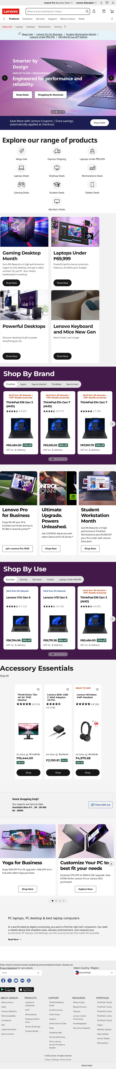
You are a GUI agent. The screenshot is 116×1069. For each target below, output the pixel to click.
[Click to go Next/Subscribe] (38, 973)
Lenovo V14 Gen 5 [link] (18, 597)
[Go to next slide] (111, 864)
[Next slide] (112, 424)
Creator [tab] (50, 579)
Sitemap (55, 1059)
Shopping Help (55, 1032)
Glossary (76, 1011)
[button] (107, 2)
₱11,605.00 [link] (34, 754)
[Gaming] (63, 27)
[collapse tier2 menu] (65, 26)
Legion (100, 1025)
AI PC (27, 1010)
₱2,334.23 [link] (63, 754)
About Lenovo (7, 1002)
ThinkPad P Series (104, 1020)
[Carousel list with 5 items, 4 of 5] (60, 459)
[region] (58, 122)
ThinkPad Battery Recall (56, 1004)
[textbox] (95, 972)
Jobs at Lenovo (7, 1034)
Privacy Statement (8, 968)
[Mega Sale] (13, 27)
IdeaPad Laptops (104, 1029)
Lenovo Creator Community (79, 1017)
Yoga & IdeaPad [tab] (39, 384)
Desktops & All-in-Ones (32, 1020)
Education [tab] (37, 579)
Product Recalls (31, 1031)
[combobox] (55, 11)
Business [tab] (10, 579)
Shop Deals (99, 122)
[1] (52, 901)
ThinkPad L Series (104, 1016)
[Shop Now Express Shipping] (58, 78)
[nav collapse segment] (112, 18)
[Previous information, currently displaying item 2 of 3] (5, 78)
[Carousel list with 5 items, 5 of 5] (63, 459)
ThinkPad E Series (104, 1011)
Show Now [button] (62, 282)
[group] (20, 422)
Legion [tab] (23, 384)
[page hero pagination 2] (59, 112)
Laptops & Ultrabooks (30, 1004)
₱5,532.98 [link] (93, 754)
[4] (63, 901)
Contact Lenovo (56, 1010)
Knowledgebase (80, 1023)
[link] (101, 3)
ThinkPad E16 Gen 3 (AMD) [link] (19, 404)
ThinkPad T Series (104, 1007)
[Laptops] (24, 27)
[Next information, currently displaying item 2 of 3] (111, 78)
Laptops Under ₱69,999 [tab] (70, 579)
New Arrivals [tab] (72, 384)
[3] (60, 901)
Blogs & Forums (79, 1007)
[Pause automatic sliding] (53, 112)
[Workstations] (52, 27)
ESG (3, 1025)
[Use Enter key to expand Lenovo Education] (95, 3)
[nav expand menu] (4, 18)
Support (52, 1019)
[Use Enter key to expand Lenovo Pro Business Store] (72, 3)
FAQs (51, 1028)
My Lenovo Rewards (81, 1028)
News (3, 1007)
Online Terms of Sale (57, 1023)
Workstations (31, 1014)
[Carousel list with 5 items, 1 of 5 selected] (52, 459)
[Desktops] (36, 27)
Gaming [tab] (23, 579)
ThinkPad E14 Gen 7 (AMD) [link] (56, 404)
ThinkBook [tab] (56, 384)
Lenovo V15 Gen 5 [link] (55, 597)
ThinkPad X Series (104, 1002)
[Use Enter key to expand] (99, 11)
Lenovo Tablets (103, 1038)
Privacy (48, 1059)
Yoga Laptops (103, 1034)
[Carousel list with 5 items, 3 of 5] (58, 459)
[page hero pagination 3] (63, 112)
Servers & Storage (32, 1026)
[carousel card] (18, 513)
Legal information (8, 1029)
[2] (56, 901)
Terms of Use (66, 1059)
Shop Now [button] (11, 282)
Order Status (54, 1014)
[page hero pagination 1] (56, 112)
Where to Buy (79, 1002)
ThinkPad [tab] (10, 384)
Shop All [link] (4, 675)
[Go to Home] (10, 11)
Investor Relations (9, 1011)
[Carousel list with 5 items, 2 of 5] (55, 459)
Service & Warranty (57, 1037)
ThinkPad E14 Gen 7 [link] (93, 402)
